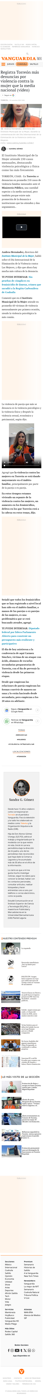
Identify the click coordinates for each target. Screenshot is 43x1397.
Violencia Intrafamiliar (22, 744)
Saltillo (34, 64)
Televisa (24, 823)
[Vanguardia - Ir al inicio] (21, 59)
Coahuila (22, 64)
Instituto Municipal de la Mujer (18, 256)
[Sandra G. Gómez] (21, 787)
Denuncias (22, 735)
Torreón (4, 100)
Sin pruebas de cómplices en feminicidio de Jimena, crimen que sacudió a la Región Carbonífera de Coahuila (21, 285)
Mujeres (22, 740)
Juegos (10, 64)
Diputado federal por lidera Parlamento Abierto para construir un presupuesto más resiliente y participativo (20, 636)
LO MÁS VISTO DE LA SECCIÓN (21, 1077)
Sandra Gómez (16, 149)
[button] (3, 64)
